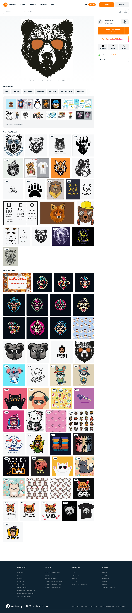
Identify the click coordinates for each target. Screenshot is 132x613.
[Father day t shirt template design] (83, 444)
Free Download (113, 31)
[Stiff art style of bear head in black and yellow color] (80, 189)
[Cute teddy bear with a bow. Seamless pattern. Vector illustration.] (37, 488)
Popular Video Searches (53, 587)
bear (6, 91)
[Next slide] (91, 91)
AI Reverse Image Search (26, 590)
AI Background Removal (25, 593)
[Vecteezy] (5, 5)
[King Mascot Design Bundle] (81, 421)
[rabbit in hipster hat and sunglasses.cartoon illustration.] (83, 375)
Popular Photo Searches (53, 584)
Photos (22, 5)
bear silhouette (66, 91)
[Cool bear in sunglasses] (84, 352)
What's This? (112, 55)
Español (104, 575)
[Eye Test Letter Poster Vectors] (20, 213)
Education (20, 584)
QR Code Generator (24, 596)
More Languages (107, 587)
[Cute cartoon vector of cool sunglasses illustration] (84, 398)
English (104, 572)
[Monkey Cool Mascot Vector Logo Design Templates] (13, 421)
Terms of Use (100, 606)
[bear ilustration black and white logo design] (13, 189)
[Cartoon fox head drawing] (57, 213)
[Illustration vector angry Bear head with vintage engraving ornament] (10, 256)
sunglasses (80, 91)
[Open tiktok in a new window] (40, 606)
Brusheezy (21, 572)
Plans (85, 5)
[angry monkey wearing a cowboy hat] (62, 352)
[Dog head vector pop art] (61, 236)
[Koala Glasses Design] (38, 352)
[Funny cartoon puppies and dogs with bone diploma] (17, 282)
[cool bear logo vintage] (60, 145)
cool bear (16, 91)
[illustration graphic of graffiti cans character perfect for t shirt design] (14, 444)
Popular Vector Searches (53, 581)
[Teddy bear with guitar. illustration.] (37, 375)
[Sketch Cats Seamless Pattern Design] (55, 421)
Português (105, 578)
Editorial (43, 5)
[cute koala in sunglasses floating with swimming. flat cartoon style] (14, 375)
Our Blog (75, 581)
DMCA (47, 575)
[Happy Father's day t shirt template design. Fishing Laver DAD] (40, 466)
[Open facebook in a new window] (27, 606)
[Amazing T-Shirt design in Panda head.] (78, 511)
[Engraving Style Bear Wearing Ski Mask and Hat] (13, 168)
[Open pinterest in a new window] (37, 606)
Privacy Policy (109, 606)
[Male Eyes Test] (16, 236)
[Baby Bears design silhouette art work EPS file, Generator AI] (35, 421)
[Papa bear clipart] (13, 145)
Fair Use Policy (120, 606)
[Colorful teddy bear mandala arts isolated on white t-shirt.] (37, 168)
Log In (121, 5)
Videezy (20, 578)
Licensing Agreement (52, 572)
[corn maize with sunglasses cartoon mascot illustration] (37, 444)
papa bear (40, 91)
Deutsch (104, 581)
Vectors (12, 5)
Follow (125, 23)
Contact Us (75, 575)
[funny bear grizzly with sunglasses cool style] (55, 189)
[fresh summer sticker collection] (61, 398)
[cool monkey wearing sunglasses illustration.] (42, 282)
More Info (103, 60)
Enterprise (21, 581)
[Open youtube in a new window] (47, 606)
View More (84, 115)
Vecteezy (20, 575)
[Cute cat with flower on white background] (84, 466)
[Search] (120, 11)
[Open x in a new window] (43, 606)
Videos (32, 5)
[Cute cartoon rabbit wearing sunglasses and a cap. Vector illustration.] (60, 375)
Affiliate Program (51, 578)
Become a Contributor (79, 584)
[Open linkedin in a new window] (33, 606)
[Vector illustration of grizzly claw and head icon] (83, 145)
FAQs (73, 572)
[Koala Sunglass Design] (14, 352)
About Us (75, 578)
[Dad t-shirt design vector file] (16, 466)
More (52, 5)
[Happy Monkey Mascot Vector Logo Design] (13, 532)
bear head (52, 91)
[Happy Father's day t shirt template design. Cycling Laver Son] (60, 444)
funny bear (28, 91)
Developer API (22, 587)
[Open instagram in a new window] (30, 606)
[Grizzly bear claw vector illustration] (35, 189)
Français (104, 584)
